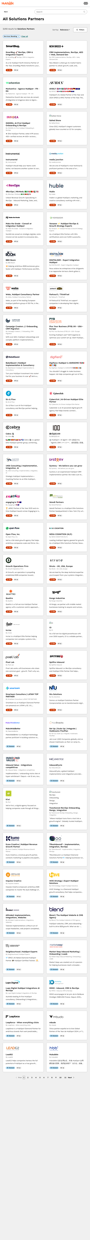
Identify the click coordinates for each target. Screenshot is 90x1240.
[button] (18, 36)
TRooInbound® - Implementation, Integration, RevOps (64, 845)
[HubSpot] (8, 3)
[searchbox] (60, 11)
